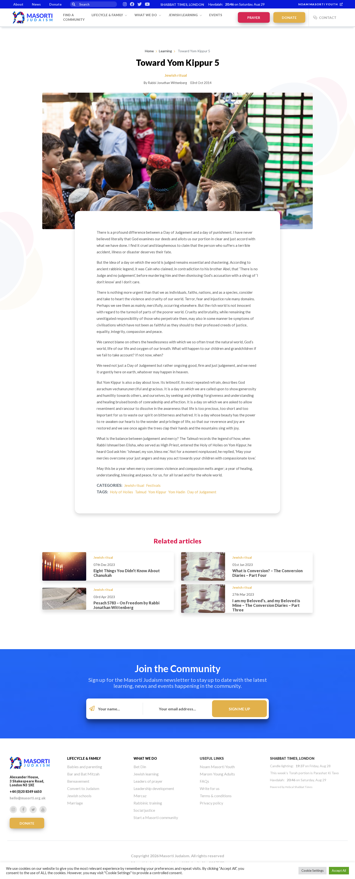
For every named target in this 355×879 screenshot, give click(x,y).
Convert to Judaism (83, 788)
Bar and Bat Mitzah (83, 774)
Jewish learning (184, 15)
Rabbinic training (148, 803)
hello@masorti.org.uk (27, 798)
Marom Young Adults (217, 774)
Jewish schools (79, 795)
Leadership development (154, 788)
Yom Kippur (157, 492)
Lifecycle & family (108, 15)
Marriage (75, 803)
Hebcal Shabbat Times (298, 787)
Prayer (253, 17)
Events (215, 15)
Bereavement (78, 781)
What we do (146, 15)
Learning (165, 51)
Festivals (153, 485)
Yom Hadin (176, 492)
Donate (55, 4)
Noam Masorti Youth (318, 4)
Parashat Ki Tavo (326, 773)
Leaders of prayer (148, 781)
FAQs (204, 781)
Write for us (210, 788)
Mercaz (140, 795)
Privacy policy (211, 803)
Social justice (144, 810)
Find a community (74, 17)
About (18, 4)
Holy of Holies (121, 492)
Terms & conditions (216, 795)
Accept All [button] (339, 870)
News (36, 4)
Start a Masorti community (156, 817)
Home (149, 51)
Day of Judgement (201, 492)
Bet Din (140, 766)
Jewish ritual (134, 485)
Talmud (140, 492)
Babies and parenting (84, 766)
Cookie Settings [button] (312, 870)
